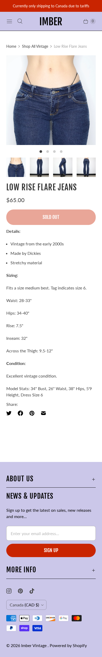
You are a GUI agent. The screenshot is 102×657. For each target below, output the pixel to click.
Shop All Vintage (35, 46)
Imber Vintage (34, 645)
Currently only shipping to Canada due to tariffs (51, 6)
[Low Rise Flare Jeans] (51, 100)
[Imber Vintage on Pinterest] (23, 591)
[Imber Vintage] (51, 21)
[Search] (20, 21)
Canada (24, 604)
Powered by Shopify (68, 645)
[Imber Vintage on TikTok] (35, 591)
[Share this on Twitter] (10, 413)
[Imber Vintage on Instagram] (12, 591)
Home (11, 46)
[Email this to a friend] (43, 413)
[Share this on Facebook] (20, 413)
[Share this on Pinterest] (32, 413)
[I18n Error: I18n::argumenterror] (16, 167)
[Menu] (9, 21)
